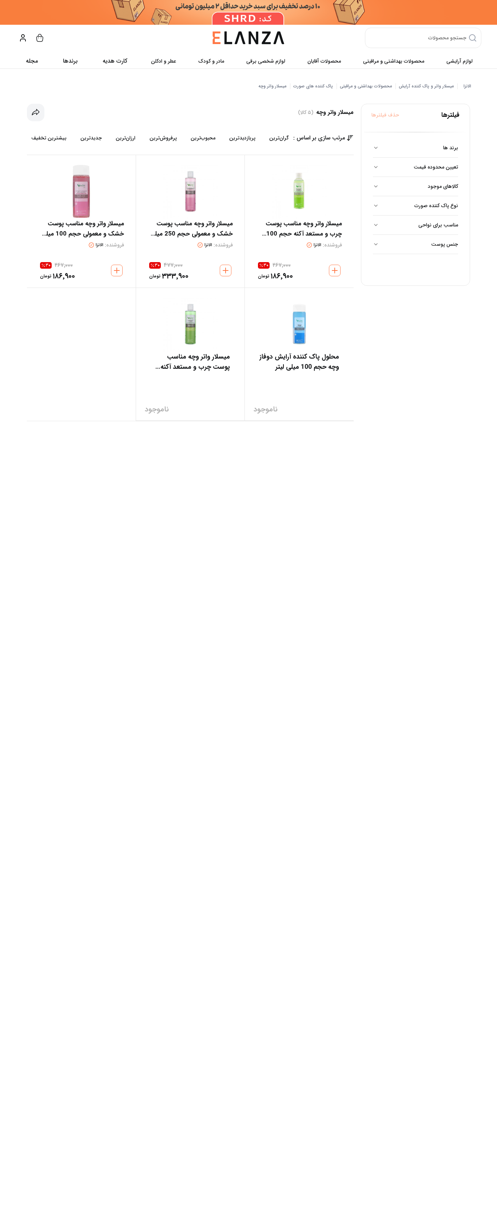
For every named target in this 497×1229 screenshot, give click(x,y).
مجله (32, 61)
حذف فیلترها (385, 115)
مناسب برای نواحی (438, 225)
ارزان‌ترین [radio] (125, 138)
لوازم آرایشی (459, 61)
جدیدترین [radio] (91, 138)
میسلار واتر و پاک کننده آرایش (426, 86)
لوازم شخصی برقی (265, 61)
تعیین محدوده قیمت (436, 167)
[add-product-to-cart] (335, 270)
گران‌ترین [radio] (279, 138)
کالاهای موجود (443, 186)
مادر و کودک (211, 61)
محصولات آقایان (324, 61)
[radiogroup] (160, 138)
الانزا (467, 86)
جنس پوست (444, 244)
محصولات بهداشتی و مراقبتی (393, 61)
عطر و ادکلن (163, 61)
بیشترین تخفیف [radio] (49, 138)
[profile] (23, 37)
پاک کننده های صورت (313, 86)
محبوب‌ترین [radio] (203, 138)
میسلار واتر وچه (272, 86)
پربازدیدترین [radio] (242, 138)
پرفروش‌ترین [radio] (163, 138)
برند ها (450, 148)
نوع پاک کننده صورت (436, 206)
